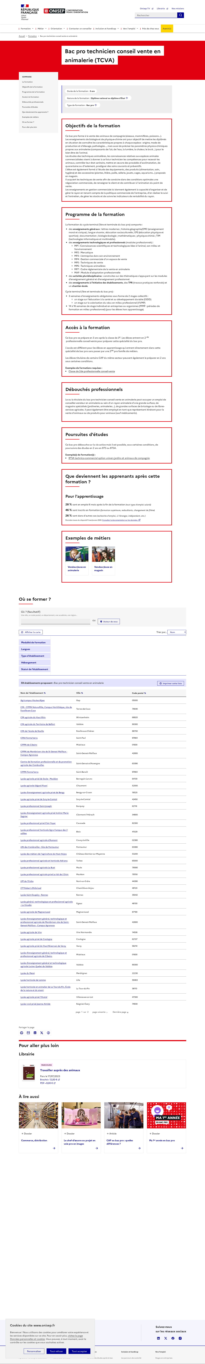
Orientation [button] (56, 28)
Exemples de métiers (30, 117)
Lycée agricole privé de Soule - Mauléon (39, 778)
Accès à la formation (30, 97)
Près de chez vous (150, 28)
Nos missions (178, 8)
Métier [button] (41, 28)
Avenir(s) (167, 28)
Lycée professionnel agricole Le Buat (37, 867)
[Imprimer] (21, 1033)
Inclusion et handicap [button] (106, 28)
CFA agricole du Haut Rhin (33, 717)
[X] (41, 1033)
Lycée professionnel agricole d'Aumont (38, 840)
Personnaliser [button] (34, 1351)
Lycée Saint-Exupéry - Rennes (34, 894)
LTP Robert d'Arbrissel (30, 888)
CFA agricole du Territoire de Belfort (37, 724)
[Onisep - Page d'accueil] (54, 11)
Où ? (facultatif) (30, 611)
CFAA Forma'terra (29, 737)
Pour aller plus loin (29, 127)
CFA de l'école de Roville (32, 731)
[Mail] (28, 1033)
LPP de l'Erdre (26, 881)
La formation (27, 82)
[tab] (34, 642)
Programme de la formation (33, 92)
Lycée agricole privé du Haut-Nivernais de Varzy (43, 945)
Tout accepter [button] (79, 1351)
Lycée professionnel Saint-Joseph (36, 806)
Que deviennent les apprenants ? (35, 112)
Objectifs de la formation (32, 87)
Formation (32, 36)
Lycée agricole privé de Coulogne (36, 939)
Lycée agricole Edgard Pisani (33, 785)
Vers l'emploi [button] (129, 28)
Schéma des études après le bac (100, 1358)
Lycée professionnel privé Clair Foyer (38, 823)
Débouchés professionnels (32, 102)
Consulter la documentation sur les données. (120, 520)
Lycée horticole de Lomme (33, 980)
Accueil (22, 36)
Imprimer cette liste (172, 683)
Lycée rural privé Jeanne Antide (35, 1003)
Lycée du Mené (27, 973)
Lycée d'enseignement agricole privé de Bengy (42, 792)
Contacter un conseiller (80, 28)
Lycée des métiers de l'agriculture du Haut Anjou (43, 853)
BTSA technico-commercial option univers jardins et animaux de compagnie (109, 457)
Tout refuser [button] (56, 1351)
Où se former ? (28, 122)
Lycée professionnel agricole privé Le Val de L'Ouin (44, 874)
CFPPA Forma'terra (29, 771)
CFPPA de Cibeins (28, 744)
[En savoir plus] (127, 98)
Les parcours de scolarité (131, 1358)
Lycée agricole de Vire (31, 932)
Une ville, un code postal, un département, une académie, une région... (49, 615)
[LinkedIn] (35, 1033)
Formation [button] (26, 28)
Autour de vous (110, 621)
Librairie (161, 8)
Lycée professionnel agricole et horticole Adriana (43, 860)
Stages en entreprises (163, 1358)
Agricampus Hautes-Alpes (32, 700)
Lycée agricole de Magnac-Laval (35, 911)
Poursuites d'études (30, 107)
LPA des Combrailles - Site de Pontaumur (39, 847)
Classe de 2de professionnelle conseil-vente (92, 371)
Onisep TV (145, 8)
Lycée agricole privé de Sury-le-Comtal (38, 799)
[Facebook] (48, 1033)
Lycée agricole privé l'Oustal (33, 997)
